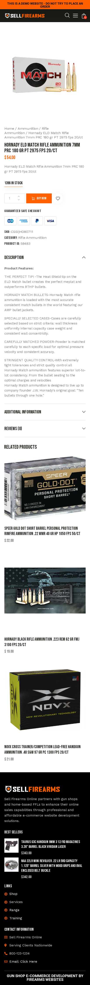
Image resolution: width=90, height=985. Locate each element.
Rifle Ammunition (32, 238)
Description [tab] (14, 257)
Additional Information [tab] (22, 412)
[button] (75, 16)
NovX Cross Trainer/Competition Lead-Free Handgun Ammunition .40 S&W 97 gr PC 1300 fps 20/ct (42, 749)
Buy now (41, 198)
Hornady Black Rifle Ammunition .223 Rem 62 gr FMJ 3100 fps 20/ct (41, 642)
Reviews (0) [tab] (13, 428)
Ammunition (28, 128)
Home (9, 128)
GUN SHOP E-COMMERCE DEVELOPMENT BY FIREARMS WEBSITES (45, 977)
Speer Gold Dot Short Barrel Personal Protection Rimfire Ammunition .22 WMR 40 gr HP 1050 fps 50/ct (42, 531)
